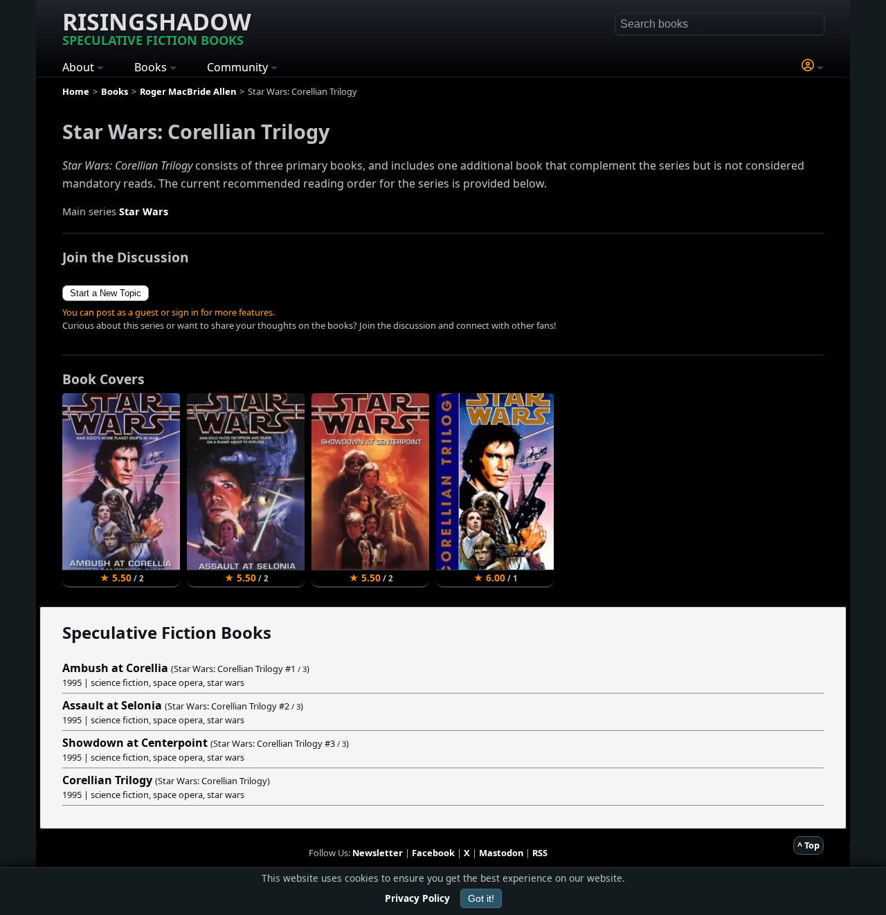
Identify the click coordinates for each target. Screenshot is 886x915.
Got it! (481, 898)
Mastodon (501, 852)
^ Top (808, 845)
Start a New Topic (105, 293)
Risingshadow (156, 27)
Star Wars (143, 211)
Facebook (433, 852)
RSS (540, 852)
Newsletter (377, 852)
